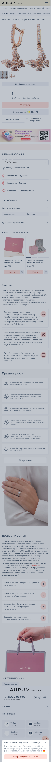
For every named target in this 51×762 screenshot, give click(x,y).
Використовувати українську (25, 757)
